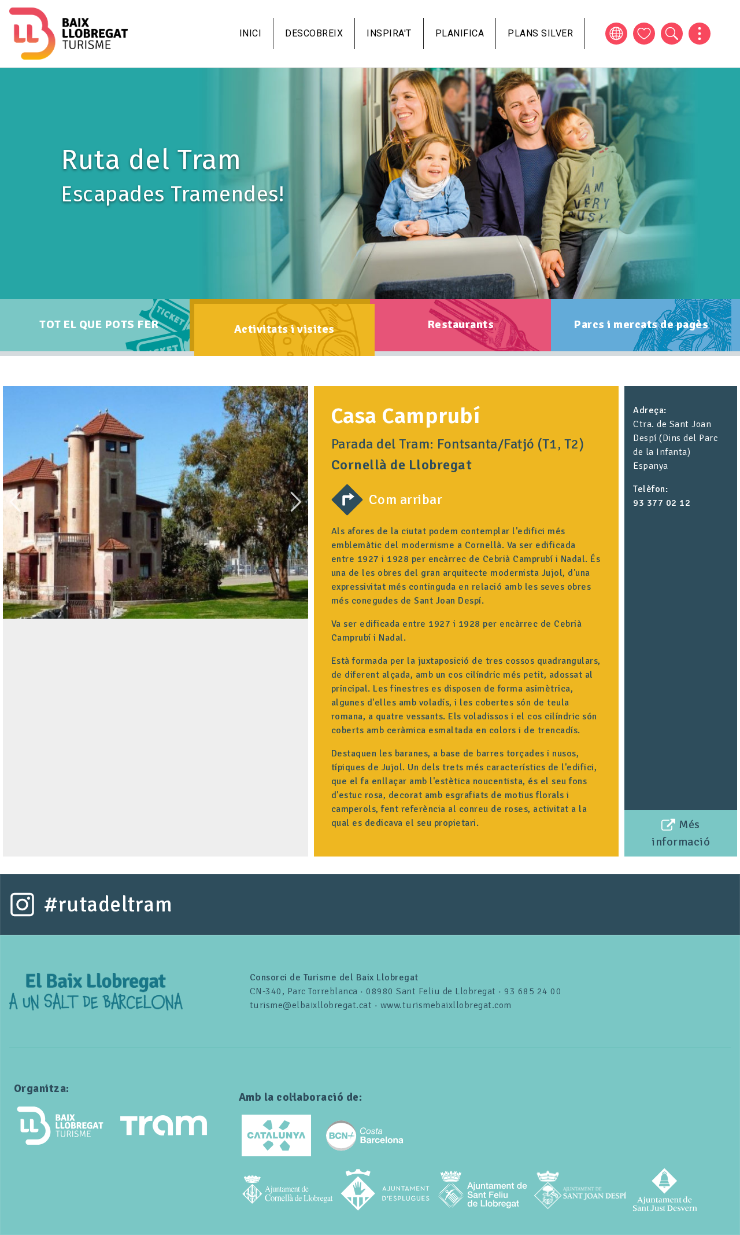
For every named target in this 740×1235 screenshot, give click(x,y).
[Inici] (68, 34)
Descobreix (314, 33)
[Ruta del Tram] (96, 990)
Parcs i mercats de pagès (641, 324)
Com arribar (406, 499)
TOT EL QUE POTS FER (99, 324)
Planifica (459, 33)
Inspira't (389, 33)
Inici (250, 33)
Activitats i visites (284, 329)
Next (296, 502)
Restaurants (460, 324)
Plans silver (540, 33)
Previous (15, 502)
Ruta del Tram (151, 160)
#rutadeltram (108, 904)
